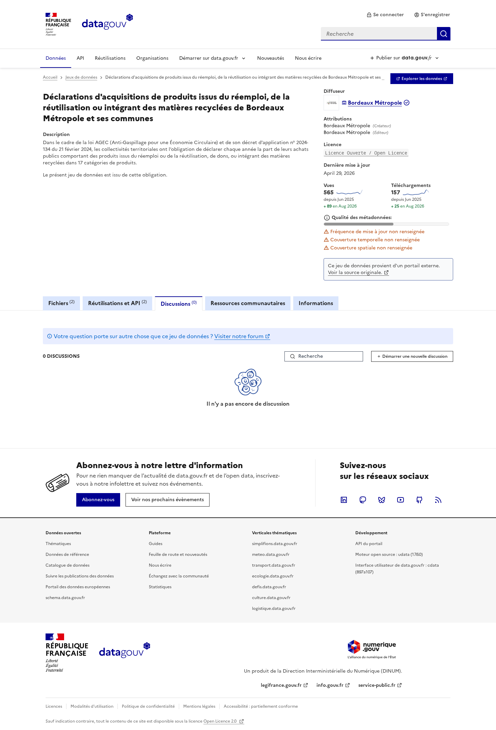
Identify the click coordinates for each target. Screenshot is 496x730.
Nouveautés (270, 58)
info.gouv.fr (329, 685)
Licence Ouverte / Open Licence (366, 153)
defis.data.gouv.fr (269, 587)
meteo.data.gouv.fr (271, 554)
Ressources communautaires (248, 303)
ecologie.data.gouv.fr (273, 576)
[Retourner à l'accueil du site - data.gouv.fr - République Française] (124, 653)
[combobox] (385, 33)
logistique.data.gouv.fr (274, 608)
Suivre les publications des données (80, 576)
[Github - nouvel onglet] (419, 500)
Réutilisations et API (117, 303)
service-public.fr (376, 685)
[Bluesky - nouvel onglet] (381, 500)
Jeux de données (81, 77)
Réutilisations (110, 58)
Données (56, 58)
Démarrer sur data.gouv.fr (208, 58)
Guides (155, 544)
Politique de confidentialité (148, 706)
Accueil (50, 77)
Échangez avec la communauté (179, 576)
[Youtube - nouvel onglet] (400, 500)
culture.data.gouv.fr (271, 598)
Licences (54, 706)
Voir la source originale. (355, 272)
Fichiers (61, 303)
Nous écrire (308, 58)
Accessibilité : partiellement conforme (261, 706)
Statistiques (160, 587)
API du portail (368, 544)
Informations (316, 303)
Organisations (152, 58)
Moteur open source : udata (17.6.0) (389, 554)
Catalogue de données (67, 565)
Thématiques (58, 544)
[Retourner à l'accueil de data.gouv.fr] (107, 24)
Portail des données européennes (78, 587)
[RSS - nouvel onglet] (438, 500)
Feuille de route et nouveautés (178, 554)
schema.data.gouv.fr (65, 598)
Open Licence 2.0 (220, 721)
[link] (385, 15)
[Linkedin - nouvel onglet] (344, 500)
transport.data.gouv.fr (273, 565)
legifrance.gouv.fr (281, 685)
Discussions (179, 303)
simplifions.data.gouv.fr (274, 544)
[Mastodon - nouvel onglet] (362, 500)
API (80, 58)
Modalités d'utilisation (92, 706)
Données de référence (67, 554)
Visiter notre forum (239, 336)
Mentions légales (199, 706)
